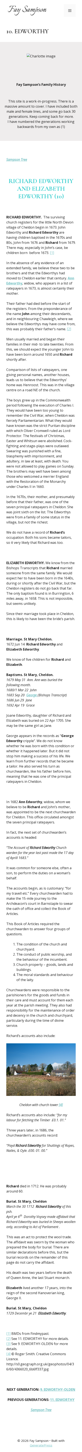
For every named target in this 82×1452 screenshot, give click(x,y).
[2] (69, 329)
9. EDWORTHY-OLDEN (57, 1389)
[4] (61, 1104)
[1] (52, 252)
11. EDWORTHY (62, 1399)
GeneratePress (41, 1445)
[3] (8, 1343)
